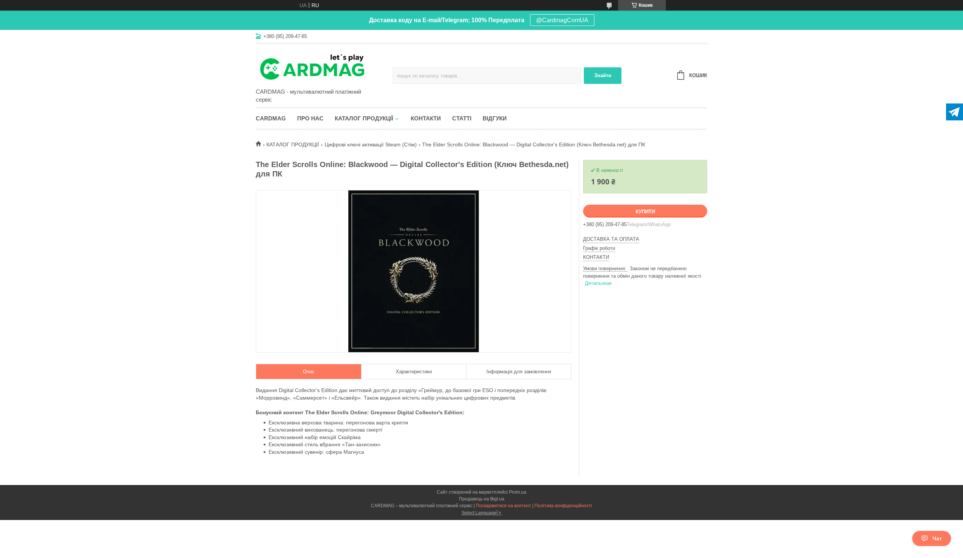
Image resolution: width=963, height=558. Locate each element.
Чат (937, 538)
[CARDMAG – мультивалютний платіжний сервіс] (321, 66)
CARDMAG (271, 118)
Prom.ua (517, 492)
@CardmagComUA (562, 20)
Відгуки (495, 118)
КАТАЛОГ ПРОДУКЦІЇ (292, 144)
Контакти (426, 118)
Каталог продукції (364, 118)
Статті (461, 118)
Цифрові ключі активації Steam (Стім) (371, 144)
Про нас (310, 118)
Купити (645, 211)
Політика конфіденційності (563, 505)
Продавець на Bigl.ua (481, 499)
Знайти (602, 75)
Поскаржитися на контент (503, 505)
